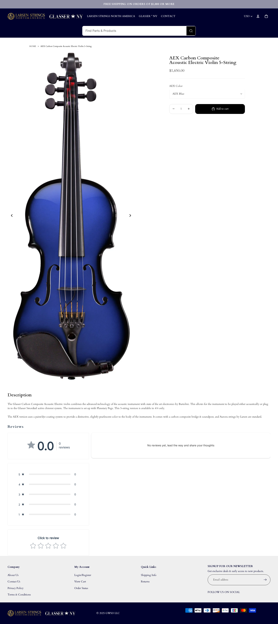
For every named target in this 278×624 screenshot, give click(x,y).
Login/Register (82, 575)
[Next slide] (131, 216)
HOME (32, 46)
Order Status (81, 588)
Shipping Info (148, 575)
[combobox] (134, 31)
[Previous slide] (11, 216)
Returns (145, 581)
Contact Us (14, 581)
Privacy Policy (15, 588)
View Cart (80, 581)
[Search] (191, 30)
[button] (48, 474)
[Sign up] (265, 579)
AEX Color (175, 86)
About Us (13, 575)
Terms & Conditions (19, 594)
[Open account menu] (258, 16)
